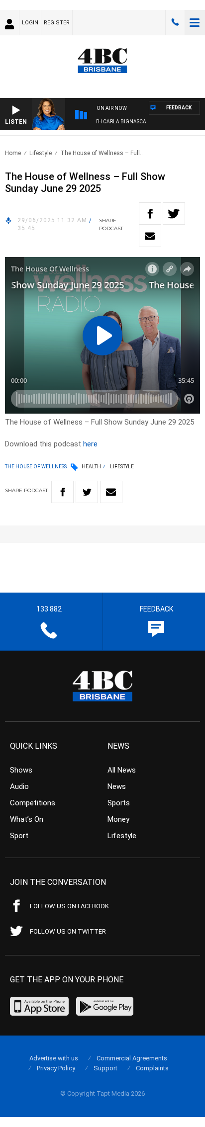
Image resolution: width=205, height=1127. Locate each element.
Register (57, 22)
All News (121, 770)
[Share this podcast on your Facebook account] (150, 213)
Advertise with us (53, 1058)
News (116, 786)
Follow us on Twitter (68, 931)
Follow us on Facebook (69, 906)
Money (118, 819)
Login (30, 22)
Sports (118, 802)
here (90, 443)
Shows (21, 770)
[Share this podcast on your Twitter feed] (174, 213)
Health (91, 466)
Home (13, 153)
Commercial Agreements (132, 1058)
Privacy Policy (56, 1068)
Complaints (152, 1068)
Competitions (32, 802)
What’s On (26, 819)
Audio (19, 786)
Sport (19, 835)
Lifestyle (40, 153)
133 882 (175, 22)
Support (105, 1068)
